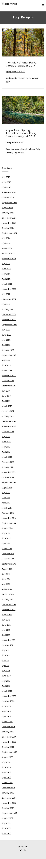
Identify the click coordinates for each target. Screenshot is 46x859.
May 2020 (6, 340)
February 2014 (8, 553)
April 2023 (6, 279)
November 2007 (9, 803)
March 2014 (7, 548)
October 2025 (8, 197)
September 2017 (9, 386)
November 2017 (9, 375)
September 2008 (9, 752)
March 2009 (7, 721)
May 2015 (6, 497)
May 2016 (6, 447)
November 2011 (8, 640)
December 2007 (9, 798)
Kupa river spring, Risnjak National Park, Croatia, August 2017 (21, 133)
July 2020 (6, 330)
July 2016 (6, 436)
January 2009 (8, 732)
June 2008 (6, 767)
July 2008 (6, 762)
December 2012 (9, 604)
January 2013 (7, 599)
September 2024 (9, 233)
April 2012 (6, 635)
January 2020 (8, 350)
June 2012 (6, 625)
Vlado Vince (9, 4)
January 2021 (7, 309)
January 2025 (8, 213)
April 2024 (6, 243)
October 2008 (8, 747)
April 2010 (6, 686)
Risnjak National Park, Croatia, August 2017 (21, 64)
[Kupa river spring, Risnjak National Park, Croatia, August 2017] (23, 110)
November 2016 (9, 426)
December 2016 (9, 421)
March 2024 (7, 248)
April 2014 (6, 543)
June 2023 (6, 269)
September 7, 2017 (16, 71)
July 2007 (6, 823)
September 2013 (9, 564)
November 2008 (9, 742)
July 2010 (6, 670)
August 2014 (7, 528)
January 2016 (7, 467)
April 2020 (6, 345)
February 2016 (8, 462)
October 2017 (8, 380)
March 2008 (7, 782)
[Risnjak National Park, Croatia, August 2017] (23, 42)
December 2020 (9, 314)
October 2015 (8, 477)
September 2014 (9, 523)
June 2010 (6, 676)
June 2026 (6, 182)
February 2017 (8, 411)
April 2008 (6, 777)
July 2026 (6, 177)
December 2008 (9, 737)
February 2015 (8, 513)
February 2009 (8, 726)
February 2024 (8, 253)
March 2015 (7, 508)
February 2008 (8, 787)
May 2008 (6, 772)
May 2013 (6, 584)
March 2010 (7, 691)
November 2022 (9, 289)
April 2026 (6, 187)
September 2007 (9, 813)
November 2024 (9, 223)
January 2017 (7, 416)
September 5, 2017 (16, 142)
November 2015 (8, 472)
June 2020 (6, 335)
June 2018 (6, 365)
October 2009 (8, 701)
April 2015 (6, 503)
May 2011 (5, 660)
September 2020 (9, 324)
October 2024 (8, 228)
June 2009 (6, 706)
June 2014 (6, 538)
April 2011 (5, 665)
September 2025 (9, 202)
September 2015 (9, 482)
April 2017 (6, 401)
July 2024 (6, 238)
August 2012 (7, 614)
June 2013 (6, 579)
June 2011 (6, 655)
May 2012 (6, 630)
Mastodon (23, 846)
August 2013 (7, 569)
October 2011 (7, 645)
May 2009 (6, 711)
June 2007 (6, 828)
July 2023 (6, 263)
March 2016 (7, 457)
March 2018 (7, 370)
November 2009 (9, 696)
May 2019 (6, 360)
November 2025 (9, 192)
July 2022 (6, 294)
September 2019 (9, 355)
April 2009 (6, 716)
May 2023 (6, 274)
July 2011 (5, 650)
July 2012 (6, 620)
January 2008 (8, 793)
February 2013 (8, 594)
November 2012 (8, 609)
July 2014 (6, 533)
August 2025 (7, 207)
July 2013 (6, 574)
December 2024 (9, 218)
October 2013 (8, 559)
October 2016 (8, 431)
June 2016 (6, 442)
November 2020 (9, 319)
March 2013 (7, 589)
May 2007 (6, 833)
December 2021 (9, 299)
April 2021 (6, 304)
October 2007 (8, 808)
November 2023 (9, 258)
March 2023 (7, 284)
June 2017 (6, 396)
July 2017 (6, 391)
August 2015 (7, 487)
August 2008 (7, 757)
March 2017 (7, 406)
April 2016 (6, 452)
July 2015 (6, 492)
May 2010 (6, 681)
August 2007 (7, 818)
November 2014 (9, 518)
